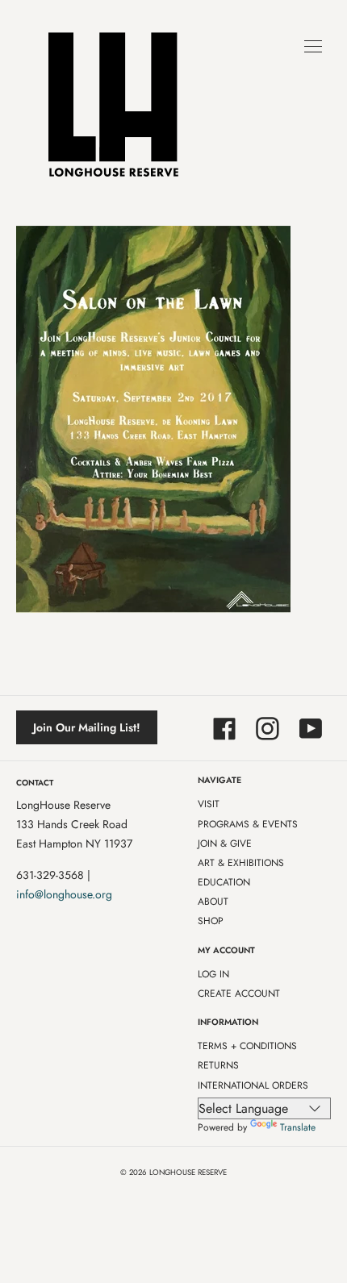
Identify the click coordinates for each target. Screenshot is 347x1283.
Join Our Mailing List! (86, 727)
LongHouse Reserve (188, 1172)
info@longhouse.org (64, 894)
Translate (298, 1127)
